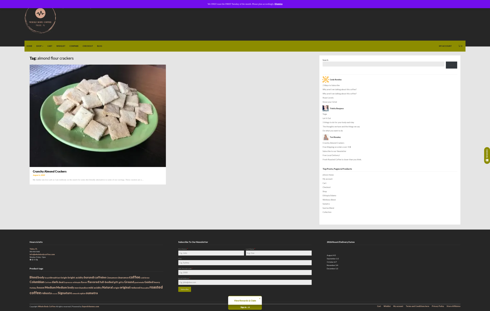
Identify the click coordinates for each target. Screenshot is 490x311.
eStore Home (328, 175)
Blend (34, 277)
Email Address (184, 278)
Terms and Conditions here (417, 306)
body (41, 277)
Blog (99, 46)
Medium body (65, 287)
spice (82, 293)
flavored (93, 282)
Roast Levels (328, 98)
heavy (157, 282)
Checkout (88, 46)
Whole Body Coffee (47, 306)
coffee (134, 277)
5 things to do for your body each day (338, 122)
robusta (46, 293)
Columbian (37, 282)
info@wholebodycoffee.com (42, 254)
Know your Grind (330, 102)
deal (60, 282)
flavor (84, 282)
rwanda (54, 293)
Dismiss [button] (279, 4)
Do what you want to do (333, 130)
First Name (183, 249)
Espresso (68, 282)
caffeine (100, 277)
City (180, 259)
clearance (123, 277)
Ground (129, 282)
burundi (89, 277)
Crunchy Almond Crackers (49, 171)
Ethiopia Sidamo (329, 195)
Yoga (325, 114)
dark (55, 282)
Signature (65, 293)
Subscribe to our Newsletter (334, 151)
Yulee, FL (33, 249)
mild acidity (95, 287)
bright (64, 277)
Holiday (33, 288)
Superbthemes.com (90, 306)
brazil (47, 278)
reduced (135, 287)
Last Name (250, 249)
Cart (49, 46)
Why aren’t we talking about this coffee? (340, 89)
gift (116, 282)
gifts (121, 282)
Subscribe (185, 289)
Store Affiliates (453, 306)
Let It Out (327, 118)
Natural (107, 287)
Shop (39, 46)
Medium (50, 287)
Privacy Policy (438, 306)
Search (325, 60)
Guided (148, 282)
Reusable (145, 288)
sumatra (92, 293)
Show (487, 155)
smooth (76, 293)
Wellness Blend (329, 200)
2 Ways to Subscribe (331, 85)
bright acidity (76, 277)
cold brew (144, 278)
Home (29, 46)
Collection (327, 212)
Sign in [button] (244, 307)
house (40, 287)
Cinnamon (111, 277)
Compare (73, 46)
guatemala (139, 282)
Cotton (48, 282)
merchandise (81, 287)
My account (328, 179)
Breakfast (55, 277)
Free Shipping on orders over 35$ (337, 147)
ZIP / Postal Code (185, 268)
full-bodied (107, 282)
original (125, 287)
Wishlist (60, 46)
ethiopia (76, 282)
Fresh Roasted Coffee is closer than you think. (342, 159)
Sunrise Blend (328, 208)
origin (116, 287)
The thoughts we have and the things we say (341, 126)
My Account (445, 46)
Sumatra (326, 204)
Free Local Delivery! (331, 155)
